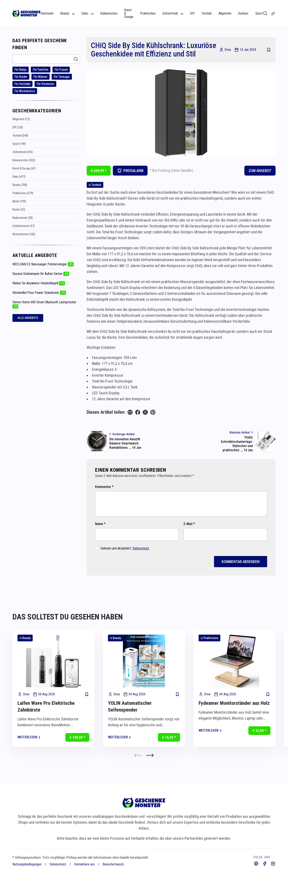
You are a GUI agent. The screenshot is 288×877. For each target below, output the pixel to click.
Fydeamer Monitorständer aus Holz (234, 703)
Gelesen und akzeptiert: (125, 548)
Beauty (26, 638)
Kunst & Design (128, 13)
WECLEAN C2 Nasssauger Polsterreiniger (42, 264)
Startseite (47, 13)
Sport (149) (19, 143)
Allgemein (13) (21, 119)
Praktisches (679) (22, 193)
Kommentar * (104, 487)
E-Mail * (189, 524)
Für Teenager (62, 76)
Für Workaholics (25, 91)
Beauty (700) (19, 185)
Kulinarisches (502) (23, 160)
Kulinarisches (108, 13)
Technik (207, 13)
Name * (100, 524)
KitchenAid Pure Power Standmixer (38, 293)
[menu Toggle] (273, 13)
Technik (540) (20, 135)
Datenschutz (140, 548)
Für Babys (21, 69)
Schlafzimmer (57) (23, 226)
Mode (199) (19, 201)
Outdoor (243, 13)
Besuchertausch (113, 864)
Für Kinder (21, 76)
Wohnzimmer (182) (23, 234)
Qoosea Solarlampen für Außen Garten (40, 274)
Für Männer (40, 76)
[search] (265, 13)
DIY (192, 13)
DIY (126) (17, 127)
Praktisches (148, 13)
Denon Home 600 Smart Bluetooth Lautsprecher (44, 304)
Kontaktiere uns (84, 864)
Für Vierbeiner (45, 84)
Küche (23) (18, 209)
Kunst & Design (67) (24, 168)
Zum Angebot (260, 170)
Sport (259, 13)
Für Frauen (61, 69)
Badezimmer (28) (22, 217)
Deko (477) (18, 176)
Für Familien (40, 69)
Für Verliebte (22, 84)
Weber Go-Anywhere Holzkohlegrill (38, 283)
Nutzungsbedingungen (27, 864)
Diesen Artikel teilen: (106, 412)
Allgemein (224, 13)
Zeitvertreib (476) (22, 152)
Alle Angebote (27, 318)
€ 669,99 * (98, 170)
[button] (150, 755)
